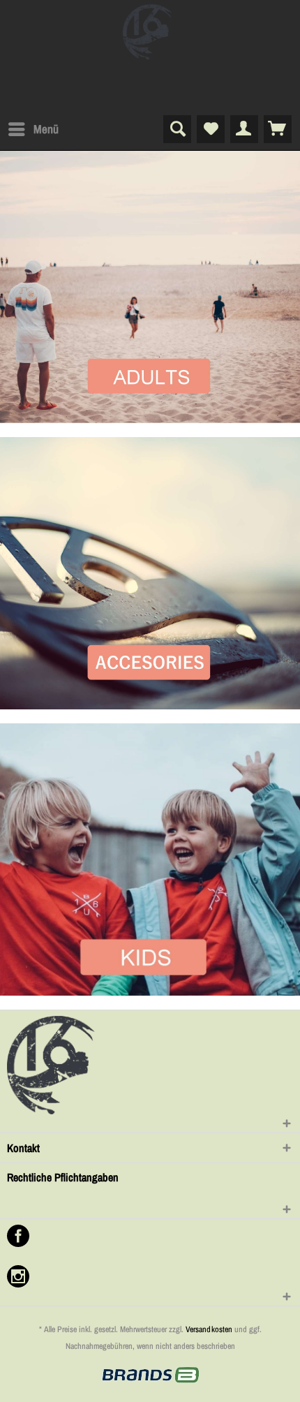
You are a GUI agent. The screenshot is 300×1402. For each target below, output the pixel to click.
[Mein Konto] (244, 129)
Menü (46, 129)
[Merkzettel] (211, 129)
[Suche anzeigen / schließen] (177, 129)
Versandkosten (209, 1329)
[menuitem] (33, 129)
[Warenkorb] (278, 129)
